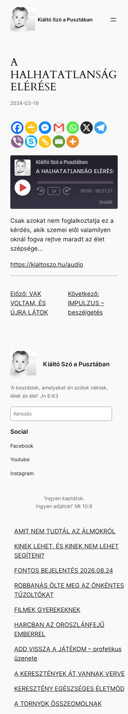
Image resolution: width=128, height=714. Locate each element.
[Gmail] (59, 127)
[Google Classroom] (31, 127)
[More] (72, 141)
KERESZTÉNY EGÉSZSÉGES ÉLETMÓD (69, 688)
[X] (86, 127)
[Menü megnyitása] (113, 19)
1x (54, 190)
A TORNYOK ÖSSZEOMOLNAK (58, 703)
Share (106, 202)
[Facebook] (17, 127)
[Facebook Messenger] (45, 127)
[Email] (59, 141)
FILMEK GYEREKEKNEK (47, 609)
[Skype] (31, 141)
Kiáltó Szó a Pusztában (65, 19)
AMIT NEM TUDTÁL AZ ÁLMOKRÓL (65, 531)
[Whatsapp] (72, 127)
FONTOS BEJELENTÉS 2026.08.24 (63, 570)
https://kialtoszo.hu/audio (46, 264)
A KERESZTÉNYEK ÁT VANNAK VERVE (69, 673)
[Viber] (17, 141)
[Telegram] (100, 127)
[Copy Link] (45, 141)
